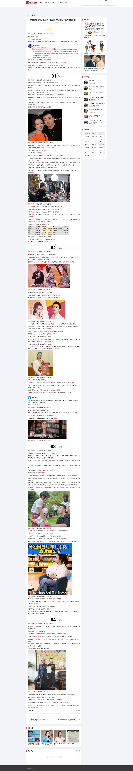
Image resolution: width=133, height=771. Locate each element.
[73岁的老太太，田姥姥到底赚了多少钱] (86, 95)
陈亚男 (101, 144)
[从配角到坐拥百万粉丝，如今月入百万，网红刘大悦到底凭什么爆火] (86, 124)
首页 (41, 2)
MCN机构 (43, 22)
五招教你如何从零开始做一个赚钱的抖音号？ (94, 53)
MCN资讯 (53, 2)
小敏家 (87, 150)
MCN (94, 147)
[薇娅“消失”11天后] (73, 736)
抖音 (87, 147)
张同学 (94, 144)
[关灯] (103, 3)
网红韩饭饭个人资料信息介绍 (95, 109)
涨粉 (94, 150)
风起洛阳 (94, 136)
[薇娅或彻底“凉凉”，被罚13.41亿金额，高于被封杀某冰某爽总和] (47, 736)
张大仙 (94, 141)
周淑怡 (94, 152)
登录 (48, 757)
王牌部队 (101, 152)
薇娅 (29, 33)
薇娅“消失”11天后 (71, 743)
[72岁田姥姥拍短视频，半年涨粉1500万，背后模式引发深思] (86, 106)
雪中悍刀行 (101, 150)
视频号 (94, 133)
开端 (87, 155)
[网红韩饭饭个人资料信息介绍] (86, 112)
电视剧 (61, 2)
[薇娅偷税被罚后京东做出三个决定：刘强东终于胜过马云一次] (34, 736)
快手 (101, 133)
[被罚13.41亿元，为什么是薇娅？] (60, 736)
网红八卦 (67, 2)
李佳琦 (32, 297)
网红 (87, 136)
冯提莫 (87, 141)
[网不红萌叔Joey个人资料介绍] (86, 84)
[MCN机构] (31, 4)
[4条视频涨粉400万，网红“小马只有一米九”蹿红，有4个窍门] (86, 101)
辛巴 (101, 141)
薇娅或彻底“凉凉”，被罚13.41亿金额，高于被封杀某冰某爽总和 (47, 745)
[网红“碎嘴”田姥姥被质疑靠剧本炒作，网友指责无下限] (86, 118)
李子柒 (87, 139)
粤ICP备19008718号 (31, 768)
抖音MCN (87, 133)
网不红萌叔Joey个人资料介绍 (95, 80)
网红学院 (47, 2)
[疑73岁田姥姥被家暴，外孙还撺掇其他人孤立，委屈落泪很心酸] (86, 89)
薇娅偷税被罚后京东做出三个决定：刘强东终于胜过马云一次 (34, 745)
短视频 (87, 152)
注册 (61, 757)
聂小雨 (101, 147)
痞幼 (101, 136)
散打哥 (87, 144)
